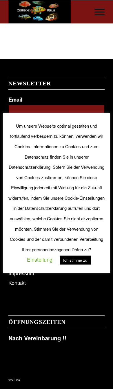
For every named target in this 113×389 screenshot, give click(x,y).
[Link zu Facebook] (83, 378)
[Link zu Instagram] (91, 378)
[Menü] (97, 11)
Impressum (21, 273)
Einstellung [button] (39, 259)
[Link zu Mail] (100, 378)
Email (15, 99)
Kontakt (17, 282)
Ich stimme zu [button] (75, 260)
